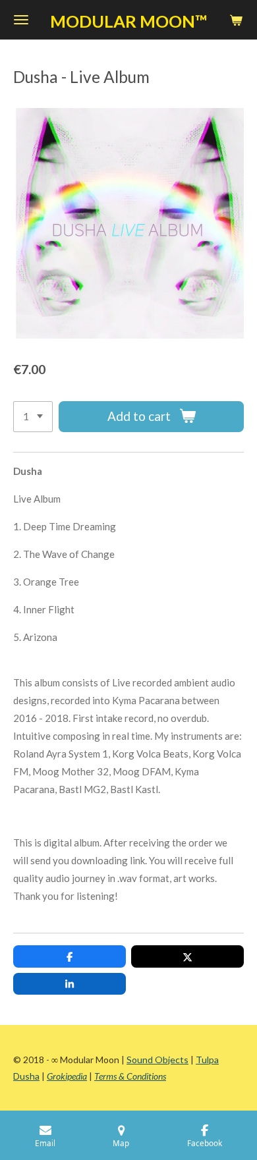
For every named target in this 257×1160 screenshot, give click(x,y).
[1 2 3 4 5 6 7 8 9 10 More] (33, 416)
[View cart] (235, 20)
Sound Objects (157, 1059)
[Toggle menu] (21, 20)
